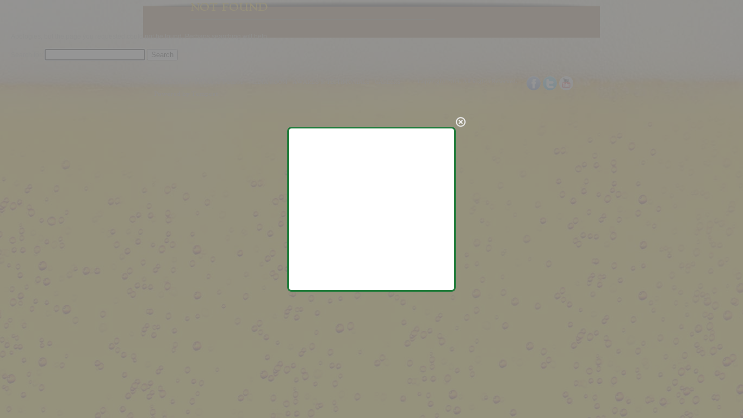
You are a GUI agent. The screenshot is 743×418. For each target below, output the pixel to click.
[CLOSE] (460, 121)
